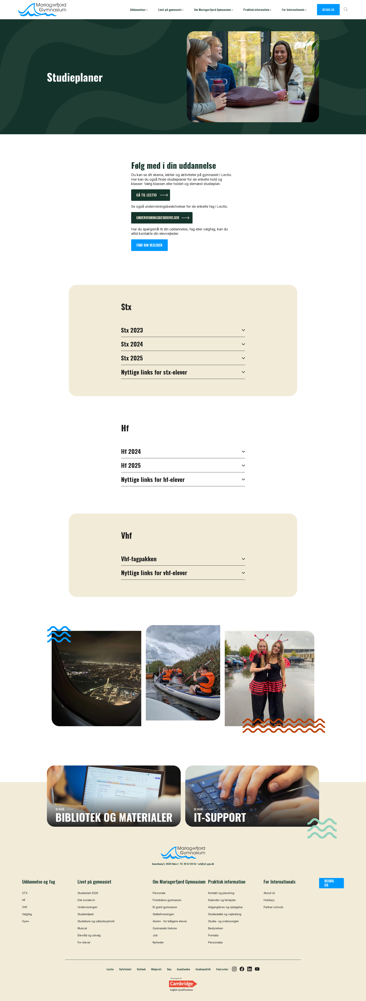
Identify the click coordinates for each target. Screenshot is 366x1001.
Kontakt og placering (221, 893)
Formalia (213, 935)
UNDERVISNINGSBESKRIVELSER (157, 217)
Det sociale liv (86, 900)
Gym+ (25, 921)
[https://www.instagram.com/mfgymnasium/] (234, 968)
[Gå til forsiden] (42, 9)
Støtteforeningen (163, 914)
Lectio (110, 969)
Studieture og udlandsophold (96, 921)
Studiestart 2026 (88, 893)
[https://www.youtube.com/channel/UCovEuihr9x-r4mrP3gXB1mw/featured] (257, 968)
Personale (159, 893)
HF (24, 900)
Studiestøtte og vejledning (224, 914)
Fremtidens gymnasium (167, 900)
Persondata (215, 942)
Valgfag (27, 914)
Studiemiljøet (86, 914)
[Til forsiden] (183, 852)
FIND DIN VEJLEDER (149, 245)
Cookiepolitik (203, 969)
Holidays (269, 900)
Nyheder (158, 942)
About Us (269, 893)
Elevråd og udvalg (89, 935)
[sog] (346, 9)
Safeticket (125, 969)
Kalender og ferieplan (222, 900)
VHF (24, 907)
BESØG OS (328, 9)
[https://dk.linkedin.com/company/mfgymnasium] (249, 968)
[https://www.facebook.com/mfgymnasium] (242, 968)
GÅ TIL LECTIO (146, 194)
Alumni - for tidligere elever (170, 921)
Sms (169, 969)
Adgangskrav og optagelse (225, 907)
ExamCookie (183, 969)
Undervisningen (87, 907)
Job (155, 935)
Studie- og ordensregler (223, 921)
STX (25, 893)
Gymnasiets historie (165, 928)
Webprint (156, 969)
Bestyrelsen (215, 928)
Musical (82, 928)
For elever (84, 942)
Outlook (141, 969)
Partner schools (273, 907)
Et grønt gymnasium (165, 907)
